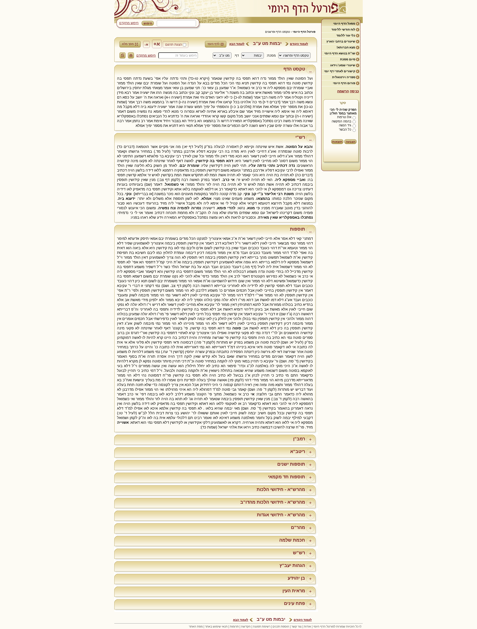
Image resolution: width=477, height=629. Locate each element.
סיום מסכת (347, 59)
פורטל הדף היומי (304, 32)
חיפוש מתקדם (129, 23)
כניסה (354, 91)
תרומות (234, 626)
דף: (236, 55)
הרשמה (343, 91)
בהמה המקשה (341, 121)
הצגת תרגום (173, 44)
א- (146, 44)
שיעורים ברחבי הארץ (340, 41)
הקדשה (246, 626)
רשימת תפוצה (261, 626)
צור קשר (296, 626)
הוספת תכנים (281, 626)
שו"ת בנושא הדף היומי (339, 53)
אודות (307, 626)
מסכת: (271, 55)
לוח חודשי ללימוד (343, 29)
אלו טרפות (344, 117)
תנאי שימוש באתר (216, 626)
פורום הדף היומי (344, 83)
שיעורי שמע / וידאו (342, 65)
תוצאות (337, 141)
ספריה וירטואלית (343, 77)
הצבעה (350, 141)
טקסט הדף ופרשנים (277, 32)
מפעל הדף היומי (344, 23)
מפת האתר (196, 626)
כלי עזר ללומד (345, 35)
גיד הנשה (345, 125)
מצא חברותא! (346, 47)
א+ (157, 44)
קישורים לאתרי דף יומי (339, 71)
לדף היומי (213, 44)
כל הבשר (345, 129)
